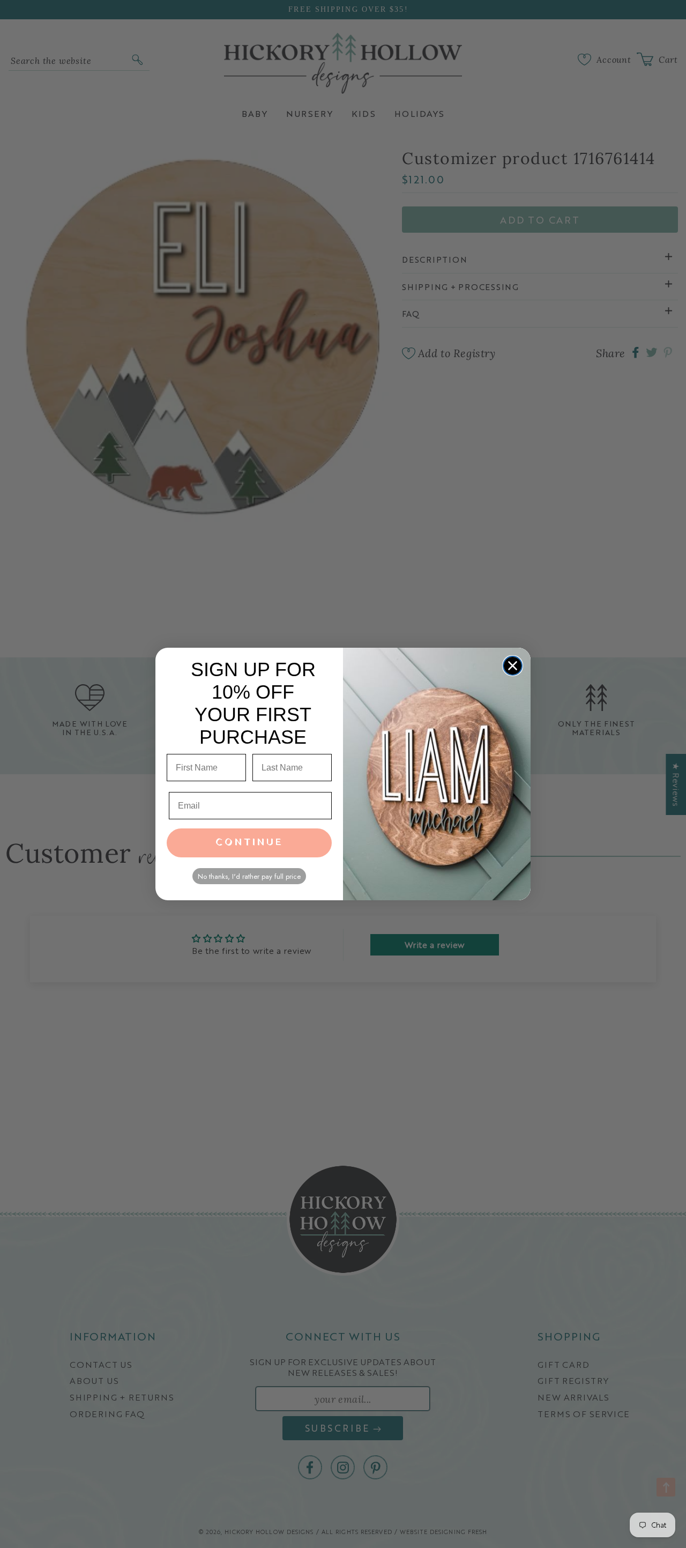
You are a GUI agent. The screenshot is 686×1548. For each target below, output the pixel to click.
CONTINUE (249, 842)
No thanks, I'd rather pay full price (249, 876)
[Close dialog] (512, 665)
